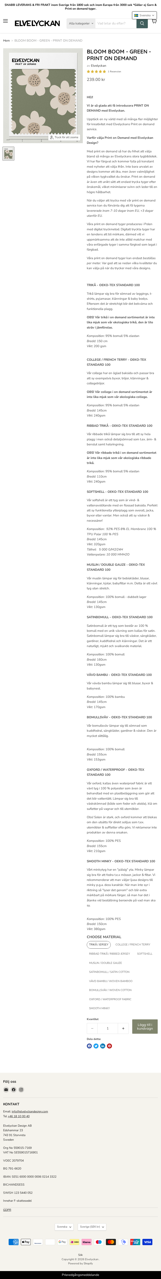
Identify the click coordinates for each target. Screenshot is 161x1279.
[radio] (99, 945)
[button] (144, 15)
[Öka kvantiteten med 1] (123, 1028)
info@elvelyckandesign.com (30, 1111)
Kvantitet (93, 1019)
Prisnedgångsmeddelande (80, 1275)
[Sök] (142, 23)
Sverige (90, 1227)
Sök (80, 1255)
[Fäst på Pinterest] (109, 1045)
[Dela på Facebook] (89, 1045)
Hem (6, 40)
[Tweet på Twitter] (96, 1045)
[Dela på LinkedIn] (102, 1045)
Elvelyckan (98, 66)
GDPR (7, 1210)
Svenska (62, 1227)
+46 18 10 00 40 (19, 1116)
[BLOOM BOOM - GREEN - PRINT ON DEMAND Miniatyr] (8, 153)
